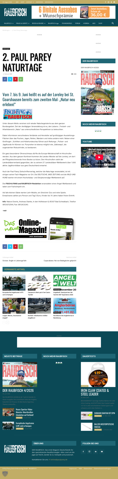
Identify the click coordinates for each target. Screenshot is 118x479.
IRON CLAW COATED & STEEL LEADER (95, 392)
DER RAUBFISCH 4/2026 (90, 67)
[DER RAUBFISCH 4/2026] (97, 92)
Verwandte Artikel (14, 269)
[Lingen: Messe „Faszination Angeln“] (14, 306)
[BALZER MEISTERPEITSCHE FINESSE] (86, 427)
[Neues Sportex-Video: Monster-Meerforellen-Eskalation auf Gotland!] (8, 412)
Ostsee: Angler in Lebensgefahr (15, 261)
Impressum (73, 469)
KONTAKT (29, 2)
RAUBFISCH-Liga (53, 23)
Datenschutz (88, 469)
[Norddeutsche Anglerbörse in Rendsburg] (64, 306)
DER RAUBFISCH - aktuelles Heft (12, 386)
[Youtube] (114, 2)
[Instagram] (108, 2)
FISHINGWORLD (67, 23)
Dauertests (85, 386)
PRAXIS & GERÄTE (22, 23)
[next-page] (7, 322)
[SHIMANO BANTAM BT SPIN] (86, 416)
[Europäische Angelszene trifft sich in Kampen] (14, 283)
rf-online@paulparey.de (58, 459)
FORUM (77, 23)
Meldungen (6, 30)
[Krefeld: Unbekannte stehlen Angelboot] (39, 306)
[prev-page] (4, 322)
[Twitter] (10, 79)
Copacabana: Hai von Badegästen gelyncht (60, 261)
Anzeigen (19, 417)
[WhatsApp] (20, 79)
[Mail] (111, 2)
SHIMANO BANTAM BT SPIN (104, 413)
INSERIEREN (39, 2)
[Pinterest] (15, 79)
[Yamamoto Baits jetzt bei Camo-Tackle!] (39, 283)
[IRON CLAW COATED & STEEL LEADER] (98, 374)
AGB (80, 469)
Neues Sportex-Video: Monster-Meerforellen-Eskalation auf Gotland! (25, 412)
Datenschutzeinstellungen (102, 469)
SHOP (22, 2)
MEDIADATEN (49, 2)
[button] (112, 23)
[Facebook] (105, 2)
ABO (17, 2)
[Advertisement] (44, 41)
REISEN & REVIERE (38, 23)
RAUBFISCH (8, 23)
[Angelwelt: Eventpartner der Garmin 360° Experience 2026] (64, 283)
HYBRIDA (86, 23)
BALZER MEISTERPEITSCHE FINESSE (104, 425)
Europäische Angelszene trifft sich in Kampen (25, 424)
